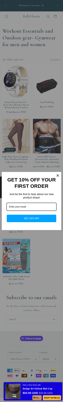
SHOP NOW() (52, 398)
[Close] (57, 175)
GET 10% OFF (31, 218)
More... (37, 397)
